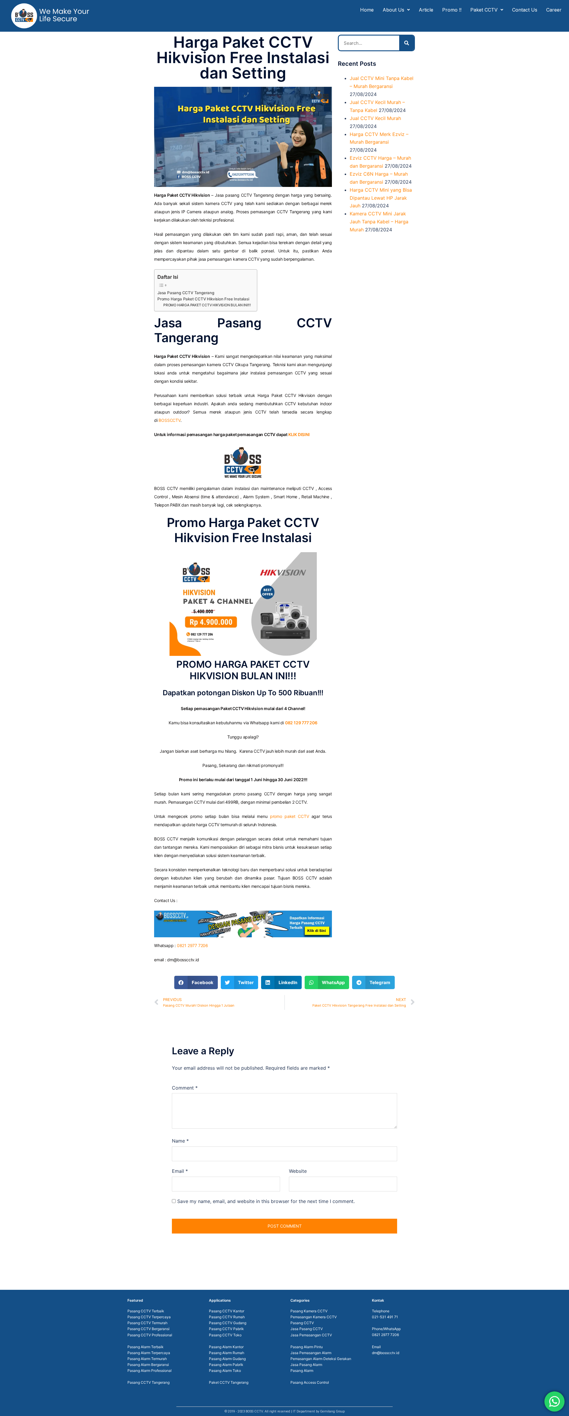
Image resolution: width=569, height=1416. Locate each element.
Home (367, 10)
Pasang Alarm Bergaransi (148, 1364)
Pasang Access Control (309, 1382)
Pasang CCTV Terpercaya (149, 1317)
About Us (393, 10)
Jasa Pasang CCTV (306, 1329)
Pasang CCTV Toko (225, 1335)
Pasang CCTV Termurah (147, 1323)
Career (554, 10)
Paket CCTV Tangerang (228, 1382)
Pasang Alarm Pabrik (226, 1364)
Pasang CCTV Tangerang (148, 1382)
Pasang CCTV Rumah (227, 1317)
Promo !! (451, 10)
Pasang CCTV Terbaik (145, 1311)
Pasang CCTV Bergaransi (148, 1329)
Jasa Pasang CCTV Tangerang (185, 292)
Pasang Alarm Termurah (147, 1358)
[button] (196, 982)
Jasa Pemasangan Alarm (310, 1353)
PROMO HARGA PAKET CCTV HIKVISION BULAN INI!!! (207, 305)
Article (426, 10)
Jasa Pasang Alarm (306, 1364)
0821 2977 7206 (192, 945)
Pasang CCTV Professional (149, 1335)
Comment (185, 1088)
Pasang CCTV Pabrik (226, 1329)
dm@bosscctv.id (385, 1353)
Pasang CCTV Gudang (227, 1323)
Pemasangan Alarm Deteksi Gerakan (320, 1358)
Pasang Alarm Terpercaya (148, 1353)
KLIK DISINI (299, 434)
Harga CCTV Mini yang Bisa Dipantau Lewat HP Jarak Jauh (381, 198)
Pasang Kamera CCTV (308, 1311)
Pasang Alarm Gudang (227, 1358)
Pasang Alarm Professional (149, 1370)
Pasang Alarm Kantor (226, 1347)
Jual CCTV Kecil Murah (375, 118)
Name (180, 1141)
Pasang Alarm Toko (225, 1370)
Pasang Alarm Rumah (226, 1353)
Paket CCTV (484, 10)
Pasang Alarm (301, 1370)
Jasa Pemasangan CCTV (311, 1335)
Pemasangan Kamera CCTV (313, 1317)
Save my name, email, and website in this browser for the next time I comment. (266, 1201)
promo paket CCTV (289, 816)
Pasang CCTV (302, 1323)
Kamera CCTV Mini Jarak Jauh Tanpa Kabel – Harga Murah (379, 222)
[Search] (406, 43)
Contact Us (524, 10)
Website (298, 1171)
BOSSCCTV (169, 420)
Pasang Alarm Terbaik (145, 1347)
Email (180, 1171)
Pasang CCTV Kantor (226, 1311)
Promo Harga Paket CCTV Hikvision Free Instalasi (203, 299)
